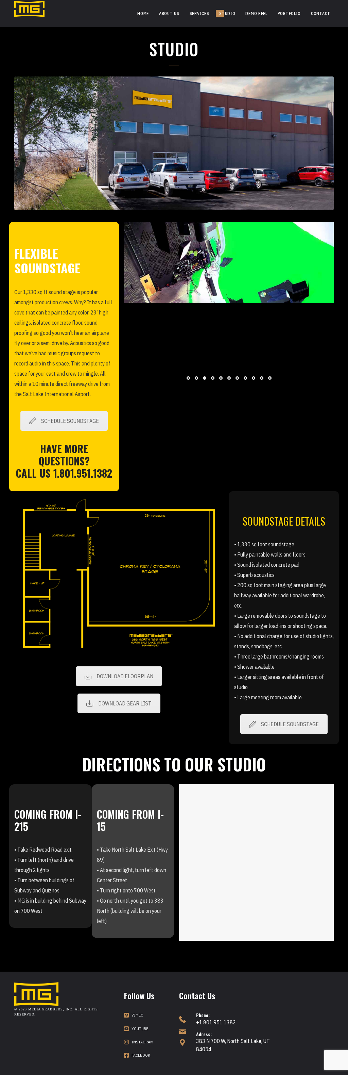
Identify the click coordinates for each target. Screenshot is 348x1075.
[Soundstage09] (149, 340)
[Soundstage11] (255, 340)
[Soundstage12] (308, 340)
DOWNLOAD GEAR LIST (125, 703)
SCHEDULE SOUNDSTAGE (70, 420)
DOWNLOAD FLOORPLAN (125, 676)
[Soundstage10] (202, 340)
